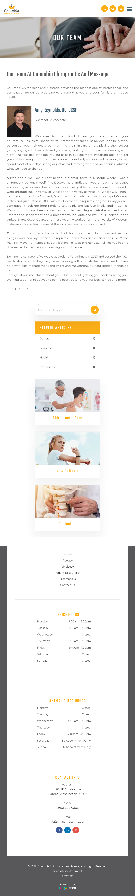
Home (68, 554)
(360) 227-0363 (67, 808)
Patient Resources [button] (67, 572)
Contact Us (67, 524)
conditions (47, 367)
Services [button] (66, 566)
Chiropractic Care (67, 418)
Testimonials (67, 578)
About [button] (67, 560)
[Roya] (67, 887)
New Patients (67, 471)
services (45, 348)
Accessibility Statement (67, 871)
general (45, 338)
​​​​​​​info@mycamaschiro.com (67, 821)
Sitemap (67, 875)
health (44, 357)
